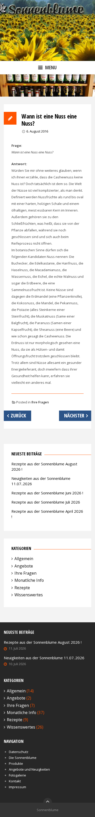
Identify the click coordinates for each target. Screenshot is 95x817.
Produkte (16, 763)
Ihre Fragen (40, 402)
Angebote (23, 566)
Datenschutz (18, 751)
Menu (51, 67)
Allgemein (23, 558)
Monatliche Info (29, 580)
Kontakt (15, 781)
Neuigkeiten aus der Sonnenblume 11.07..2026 (44, 657)
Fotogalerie (17, 775)
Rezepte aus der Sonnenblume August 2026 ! (43, 642)
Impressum (17, 787)
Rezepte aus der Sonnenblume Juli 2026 (45, 502)
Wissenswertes (28, 595)
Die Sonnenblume (22, 757)
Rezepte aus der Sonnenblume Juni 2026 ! (47, 492)
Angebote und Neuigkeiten (29, 769)
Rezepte (22, 587)
